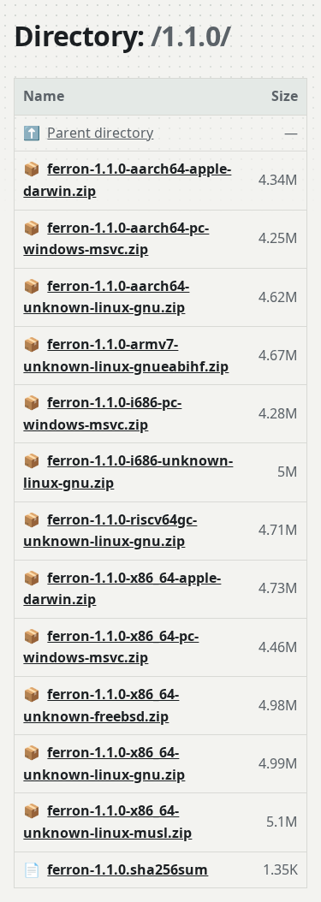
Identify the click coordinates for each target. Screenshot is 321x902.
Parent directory (100, 132)
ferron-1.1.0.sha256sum (127, 869)
